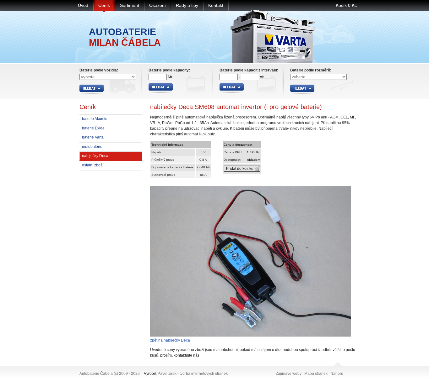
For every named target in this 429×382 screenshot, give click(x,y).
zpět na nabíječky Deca (170, 340)
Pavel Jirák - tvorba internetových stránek (193, 373)
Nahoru (336, 373)
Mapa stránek (316, 373)
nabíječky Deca (95, 156)
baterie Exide (93, 128)
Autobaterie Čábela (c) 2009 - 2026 (109, 373)
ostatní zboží (92, 165)
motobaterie (92, 146)
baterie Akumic (94, 119)
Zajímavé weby (288, 373)
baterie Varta (93, 137)
